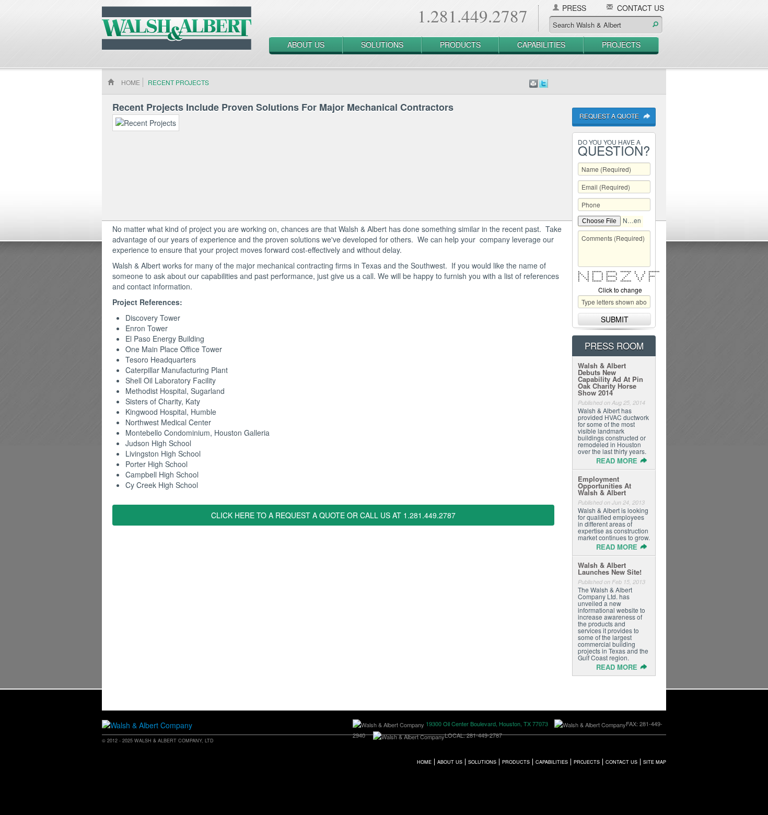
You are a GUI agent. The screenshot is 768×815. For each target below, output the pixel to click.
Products (460, 44)
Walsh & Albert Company (180, 26)
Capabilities (541, 44)
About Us (305, 44)
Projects (621, 44)
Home (424, 762)
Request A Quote (609, 115)
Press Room (614, 345)
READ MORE (616, 460)
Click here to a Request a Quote (278, 515)
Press (574, 8)
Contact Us (640, 8)
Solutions (382, 44)
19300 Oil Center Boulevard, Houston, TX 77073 (487, 723)
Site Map (654, 762)
